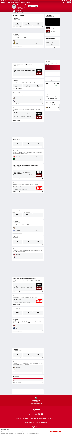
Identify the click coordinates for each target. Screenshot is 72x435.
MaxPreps (2, 0)
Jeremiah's (14, 20)
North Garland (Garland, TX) (20, 6)
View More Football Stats (52, 98)
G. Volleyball (28, 2)
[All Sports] (32, 2)
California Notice (41, 418)
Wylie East (27, 310)
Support (53, 418)
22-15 (28, 153)
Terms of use (36, 418)
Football (8, 2)
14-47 (29, 322)
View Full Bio (52, 47)
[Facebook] (70, 0)
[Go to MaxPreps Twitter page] (39, 414)
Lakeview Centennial (29, 351)
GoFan (6, 0)
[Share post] (42, 26)
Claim (30, 6)
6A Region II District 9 (50, 72)
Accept (52, 431)
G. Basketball (23, 2)
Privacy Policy (31, 418)
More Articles (18, 120)
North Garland (17, 12)
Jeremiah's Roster (15, 382)
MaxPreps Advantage (17, 0)
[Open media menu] (65, 2)
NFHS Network (10, 0)
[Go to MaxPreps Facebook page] (42, 414)
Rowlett (27, 82)
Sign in (69, 2)
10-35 (25, 251)
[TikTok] (62, 0)
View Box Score (48, 108)
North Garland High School (36, 400)
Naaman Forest (18, 153)
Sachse (16, 251)
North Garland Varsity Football (54, 43)
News (20, 10)
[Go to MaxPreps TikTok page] (30, 414)
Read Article (14, 120)
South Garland (28, 212)
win (24, 212)
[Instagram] (66, 0)
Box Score (14, 26)
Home (14, 10)
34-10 (28, 224)
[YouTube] (64, 0)
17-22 (25, 37)
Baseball (12, 2)
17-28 (26, 95)
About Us (17, 418)
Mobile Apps (22, 418)
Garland (27, 20)
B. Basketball (17, 2)
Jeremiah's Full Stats (19, 26)
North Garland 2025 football (28, 380)
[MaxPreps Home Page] (13, 12)
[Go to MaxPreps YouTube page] (33, 414)
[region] (36, 431)
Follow (36, 6)
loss (24, 20)
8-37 (28, 364)
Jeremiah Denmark (21, 4)
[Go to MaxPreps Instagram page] (36, 414)
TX (14, 12)
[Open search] (63, 2)
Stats (18, 10)
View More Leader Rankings (52, 74)
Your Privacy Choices (48, 418)
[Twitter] (68, 0)
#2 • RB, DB (20, 8)
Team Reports (15, 112)
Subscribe (26, 418)
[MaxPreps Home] (3, 2)
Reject (58, 431)
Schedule (19, 382)
